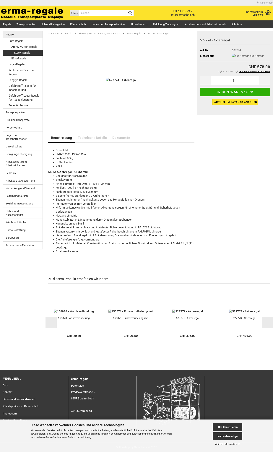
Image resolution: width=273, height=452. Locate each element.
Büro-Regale (16, 41)
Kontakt (7, 392)
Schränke (236, 24)
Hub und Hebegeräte (53, 24)
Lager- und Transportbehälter (109, 24)
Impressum (10, 413)
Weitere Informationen (227, 444)
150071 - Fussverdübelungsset (130, 318)
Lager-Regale (17, 64)
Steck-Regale (22, 52)
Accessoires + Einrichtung (20, 245)
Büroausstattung (16, 230)
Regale (7, 24)
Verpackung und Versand (20, 188)
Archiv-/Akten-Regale (24, 46)
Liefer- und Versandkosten (19, 399)
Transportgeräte (26, 24)
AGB (5, 385)
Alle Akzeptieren (227, 427)
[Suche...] (130, 13)
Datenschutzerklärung (79, 437)
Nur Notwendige (227, 436)
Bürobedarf (12, 237)
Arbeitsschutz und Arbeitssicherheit (205, 24)
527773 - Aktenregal (244, 318)
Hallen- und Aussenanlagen (15, 213)
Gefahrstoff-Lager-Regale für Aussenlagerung (24, 97)
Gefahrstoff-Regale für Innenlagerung (22, 87)
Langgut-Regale (18, 80)
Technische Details (92, 138)
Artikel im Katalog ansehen (235, 102)
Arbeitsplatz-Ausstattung (20, 180)
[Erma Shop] (32, 13)
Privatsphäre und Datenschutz (21, 406)
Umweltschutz (139, 24)
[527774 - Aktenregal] (121, 80)
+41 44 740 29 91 (183, 11)
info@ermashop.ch (183, 15)
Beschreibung (61, 138)
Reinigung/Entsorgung (166, 24)
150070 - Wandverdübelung (74, 318)
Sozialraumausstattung (19, 203)
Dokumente (121, 138)
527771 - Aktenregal (187, 318)
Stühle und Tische (16, 222)
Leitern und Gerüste (17, 195)
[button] (205, 80)
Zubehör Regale (18, 105)
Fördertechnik (78, 24)
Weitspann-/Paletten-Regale (21, 72)
